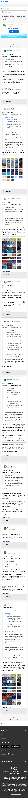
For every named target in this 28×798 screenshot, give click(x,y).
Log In (20, 1)
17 (7, 517)
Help (21, 5)
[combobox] (14, 12)
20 (7, 707)
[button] (24, 50)
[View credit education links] (26, 762)
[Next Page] (19, 46)
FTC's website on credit (16, 794)
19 (7, 593)
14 (7, 311)
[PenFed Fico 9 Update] (17, 44)
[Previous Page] (8, 46)
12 (7, 188)
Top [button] (2, 723)
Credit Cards (6, 8)
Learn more (16, 780)
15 (7, 369)
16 (7, 455)
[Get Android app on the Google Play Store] (15, 746)
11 (7, 98)
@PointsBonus (8, 59)
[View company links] (26, 738)
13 (7, 271)
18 (7, 541)
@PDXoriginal (8, 561)
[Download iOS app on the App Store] (5, 746)
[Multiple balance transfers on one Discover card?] (19, 44)
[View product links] (26, 730)
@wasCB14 (7, 117)
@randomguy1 (8, 613)
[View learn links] (26, 734)
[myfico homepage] (4, 1)
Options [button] (26, 9)
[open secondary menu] (26, 2)
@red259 (7, 475)
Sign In (24, 5)
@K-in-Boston (8, 330)
